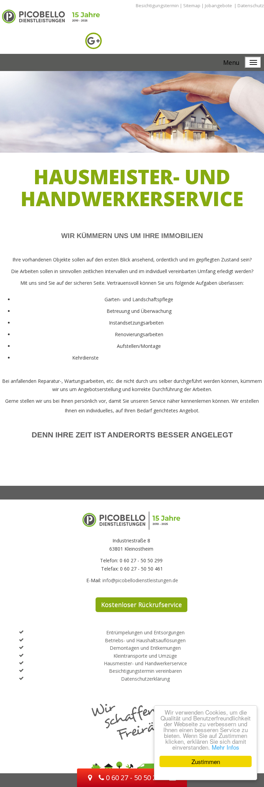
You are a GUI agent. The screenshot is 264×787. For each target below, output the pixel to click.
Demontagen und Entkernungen (145, 648)
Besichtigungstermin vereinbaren (145, 671)
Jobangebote (218, 5)
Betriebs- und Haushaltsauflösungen (145, 640)
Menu (231, 62)
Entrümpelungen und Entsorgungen (145, 632)
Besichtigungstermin (157, 5)
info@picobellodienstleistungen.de (140, 580)
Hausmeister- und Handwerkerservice (145, 663)
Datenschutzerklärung (145, 679)
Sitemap (191, 5)
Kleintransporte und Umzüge (145, 656)
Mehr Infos (225, 747)
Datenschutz (251, 5)
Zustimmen (205, 761)
